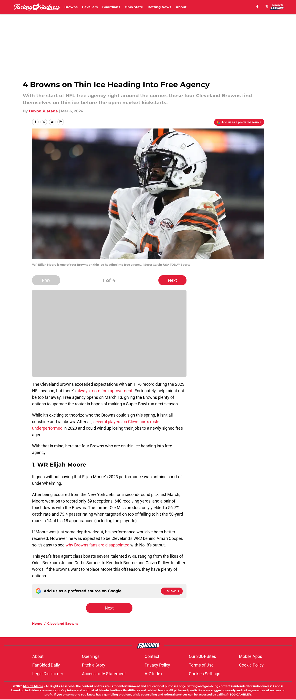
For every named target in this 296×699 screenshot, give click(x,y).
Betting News (159, 7)
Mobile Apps (250, 656)
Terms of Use (201, 665)
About (181, 7)
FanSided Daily (46, 665)
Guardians (111, 7)
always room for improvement (104, 390)
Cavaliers (90, 7)
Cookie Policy (251, 665)
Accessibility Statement (104, 673)
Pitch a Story (93, 665)
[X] (267, 6)
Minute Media (33, 686)
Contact (152, 656)
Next (172, 280)
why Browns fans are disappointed (97, 544)
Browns (70, 7)
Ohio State (134, 7)
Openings (90, 656)
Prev (46, 280)
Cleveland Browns (62, 623)
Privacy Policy (157, 665)
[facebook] (257, 6)
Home (37, 623)
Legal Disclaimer (47, 673)
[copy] (60, 122)
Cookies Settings (204, 673)
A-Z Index (153, 673)
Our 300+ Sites (202, 656)
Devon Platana (43, 111)
